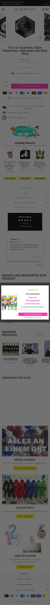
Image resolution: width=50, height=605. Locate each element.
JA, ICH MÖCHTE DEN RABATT (33, 314)
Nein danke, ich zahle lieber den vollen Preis (33, 317)
